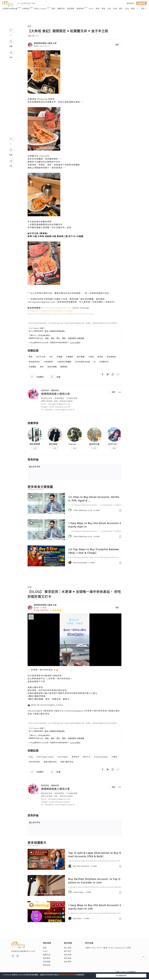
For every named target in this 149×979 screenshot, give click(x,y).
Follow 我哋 (75, 342)
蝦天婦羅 (80, 356)
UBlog (69, 310)
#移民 (128, 947)
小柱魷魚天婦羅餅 (64, 361)
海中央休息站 (34, 761)
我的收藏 (67, 954)
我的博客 (67, 961)
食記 (42, 366)
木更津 (114, 756)
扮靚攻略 (71, 338)
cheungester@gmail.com (58, 307)
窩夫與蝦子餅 (55, 444)
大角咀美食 (48, 361)
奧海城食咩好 (34, 361)
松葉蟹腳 (32, 366)
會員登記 (130, 3)
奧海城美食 (111, 356)
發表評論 (34, 466)
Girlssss (90, 313)
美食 (97, 8)
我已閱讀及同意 (121, 975)
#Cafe (110, 947)
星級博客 (70, 8)
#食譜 (104, 947)
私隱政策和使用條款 (67, 975)
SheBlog (46, 313)
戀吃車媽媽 (35, 444)
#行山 (93, 947)
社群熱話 (26, 8)
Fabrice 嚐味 (74, 444)
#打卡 (99, 947)
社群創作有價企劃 (10, 8)
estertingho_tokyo (45, 756)
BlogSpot (58, 310)
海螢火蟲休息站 (66, 761)
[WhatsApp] (10, 172)
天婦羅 (59, 356)
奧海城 (100, 356)
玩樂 (115, 8)
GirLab (79, 313)
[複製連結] (10, 185)
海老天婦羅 (52, 366)
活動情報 (80, 338)
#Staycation (119, 947)
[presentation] (27, 435)
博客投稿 (46, 965)
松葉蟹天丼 (104, 361)
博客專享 (80, 8)
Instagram (33, 310)
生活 (127, 8)
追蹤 (117, 44)
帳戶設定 (67, 951)
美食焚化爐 (94, 444)
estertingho (62, 756)
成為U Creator (40, 8)
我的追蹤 (67, 958)
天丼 (51, 356)
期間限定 (64, 366)
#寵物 (87, 947)
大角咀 (91, 356)
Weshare (58, 313)
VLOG (91, 8)
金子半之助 (40, 356)
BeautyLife (34, 313)
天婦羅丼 (69, 356)
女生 (109, 8)
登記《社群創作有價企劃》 (55, 331)
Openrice (46, 310)
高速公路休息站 (50, 761)
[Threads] (10, 179)
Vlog (31, 756)
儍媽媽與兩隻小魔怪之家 (45, 43)
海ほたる (86, 756)
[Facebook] (10, 166)
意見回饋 (46, 961)
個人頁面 (67, 947)
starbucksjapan (101, 756)
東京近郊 (75, 756)
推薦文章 (61, 8)
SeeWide (69, 313)
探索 (53, 8)
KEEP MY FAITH (114, 444)
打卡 (41, 338)
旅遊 (103, 8)
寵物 (133, 8)
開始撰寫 (141, 3)
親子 (121, 8)
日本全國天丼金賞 (82, 361)
